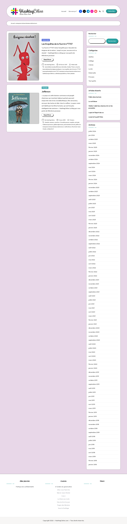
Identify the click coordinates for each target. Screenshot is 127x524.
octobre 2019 (93, 380)
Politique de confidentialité (25, 487)
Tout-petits (92, 81)
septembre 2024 (94, 163)
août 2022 (92, 248)
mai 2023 (92, 211)
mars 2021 (92, 316)
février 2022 (93, 272)
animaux (52, 122)
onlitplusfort (50, 129)
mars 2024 (92, 175)
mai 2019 (92, 400)
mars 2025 (92, 143)
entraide (77, 122)
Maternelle (46, 40)
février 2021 (93, 320)
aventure (57, 122)
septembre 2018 (94, 432)
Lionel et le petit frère (96, 117)
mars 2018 (92, 456)
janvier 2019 (93, 416)
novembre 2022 (94, 236)
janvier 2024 (93, 183)
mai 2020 (92, 352)
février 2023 (93, 223)
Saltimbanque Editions (49, 73)
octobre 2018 (93, 428)
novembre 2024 (94, 155)
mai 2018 (92, 448)
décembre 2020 (94, 328)
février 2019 (93, 412)
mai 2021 (92, 308)
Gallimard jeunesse (48, 124)
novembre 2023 (94, 187)
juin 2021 (91, 304)
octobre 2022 (93, 239)
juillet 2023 (92, 203)
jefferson (78, 124)
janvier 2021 (93, 324)
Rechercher (92, 33)
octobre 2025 (93, 139)
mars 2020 (92, 360)
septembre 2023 (94, 195)
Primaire (45, 88)
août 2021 (92, 296)
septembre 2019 (94, 384)
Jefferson (46, 91)
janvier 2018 (93, 464)
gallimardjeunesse (58, 124)
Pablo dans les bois (95, 97)
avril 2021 (92, 312)
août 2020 (92, 344)
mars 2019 (92, 408)
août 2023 (92, 199)
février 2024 (93, 179)
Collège (91, 61)
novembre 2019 (94, 376)
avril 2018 (92, 452)
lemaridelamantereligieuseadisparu (52, 69)
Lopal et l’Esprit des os (96, 112)
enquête (72, 122)
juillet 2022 (92, 252)
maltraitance (67, 127)
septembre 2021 (94, 292)
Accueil (13, 23)
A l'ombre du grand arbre (63, 487)
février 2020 (93, 364)
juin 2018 (91, 444)
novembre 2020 (94, 332)
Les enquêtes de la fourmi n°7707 (71, 69)
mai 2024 (92, 167)
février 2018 (93, 460)
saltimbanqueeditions (61, 73)
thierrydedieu (71, 73)
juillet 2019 (92, 392)
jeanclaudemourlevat (69, 124)
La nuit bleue (93, 101)
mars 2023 (92, 219)
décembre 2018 (94, 420)
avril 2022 (92, 264)
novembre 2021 (94, 284)
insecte (78, 67)
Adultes (91, 57)
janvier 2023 (93, 227)
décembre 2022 (94, 231)
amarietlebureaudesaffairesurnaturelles (56, 67)
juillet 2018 (92, 440)
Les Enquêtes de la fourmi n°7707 (57, 44)
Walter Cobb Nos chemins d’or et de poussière (101, 107)
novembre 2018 (94, 424)
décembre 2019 (94, 372)
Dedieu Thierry (71, 67)
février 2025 (93, 147)
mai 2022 (92, 260)
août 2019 (92, 388)
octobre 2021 (93, 288)
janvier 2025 (93, 151)
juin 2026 (92, 135)
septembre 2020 (94, 340)
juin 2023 (92, 207)
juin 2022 (92, 256)
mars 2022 (92, 268)
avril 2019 (92, 404)
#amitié (47, 122)
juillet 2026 (92, 131)
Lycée (91, 69)
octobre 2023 (93, 191)
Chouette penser (64, 122)
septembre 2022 (94, 244)
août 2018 (92, 436)
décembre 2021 (94, 280)
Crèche (91, 65)
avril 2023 (92, 215)
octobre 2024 (93, 159)
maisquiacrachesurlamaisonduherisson (70, 71)
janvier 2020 (93, 368)
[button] (111, 11)
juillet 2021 (92, 300)
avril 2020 (92, 356)
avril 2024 (92, 171)
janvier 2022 (93, 276)
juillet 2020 (92, 348)
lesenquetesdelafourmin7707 (51, 71)
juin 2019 (91, 396)
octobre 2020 (93, 336)
